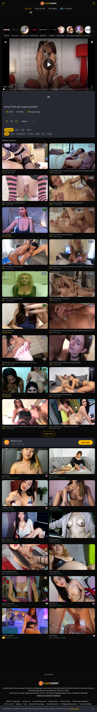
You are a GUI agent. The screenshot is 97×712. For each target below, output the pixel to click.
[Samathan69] (72, 495)
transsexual (21, 134)
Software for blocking (44, 695)
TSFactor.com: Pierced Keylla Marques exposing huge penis (24, 426)
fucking (30, 134)
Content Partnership (36, 704)
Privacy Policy (65, 701)
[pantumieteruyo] (25, 318)
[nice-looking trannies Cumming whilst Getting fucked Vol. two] (72, 318)
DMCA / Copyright (13, 701)
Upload (18, 704)
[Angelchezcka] (72, 527)
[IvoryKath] (25, 463)
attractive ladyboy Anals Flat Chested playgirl (66, 203)
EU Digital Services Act (69, 704)
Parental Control (52, 704)
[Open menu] (3, 3)
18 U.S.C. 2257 (9, 704)
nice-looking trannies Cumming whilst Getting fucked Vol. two (72, 330)
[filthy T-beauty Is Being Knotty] (25, 190)
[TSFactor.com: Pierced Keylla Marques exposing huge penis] (25, 414)
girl (43, 134)
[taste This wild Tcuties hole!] (25, 286)
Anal (16, 130)
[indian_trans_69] (25, 591)
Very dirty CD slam (9, 171)
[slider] (48, 89)
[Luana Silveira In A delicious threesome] (72, 414)
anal (12, 134)
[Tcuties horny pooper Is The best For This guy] (25, 350)
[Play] (48, 64)
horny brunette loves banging (60, 394)
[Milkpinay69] (25, 382)
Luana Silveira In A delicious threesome (63, 426)
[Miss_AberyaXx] (25, 527)
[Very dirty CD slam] (25, 158)
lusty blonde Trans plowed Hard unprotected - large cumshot (71, 266)
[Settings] (92, 42)
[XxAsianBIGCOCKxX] (25, 559)
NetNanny (56, 695)
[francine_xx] (72, 591)
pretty (37, 134)
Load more (48, 433)
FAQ (25, 704)
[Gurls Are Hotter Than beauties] (72, 222)
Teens (29, 130)
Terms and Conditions (80, 701)
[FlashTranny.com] (48, 3)
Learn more (74, 708)
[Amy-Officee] (25, 222)
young (49, 134)
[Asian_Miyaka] (72, 559)
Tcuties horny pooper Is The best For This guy (19, 362)
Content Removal (39, 701)
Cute (22, 130)
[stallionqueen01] (25, 623)
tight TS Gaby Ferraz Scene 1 (12, 266)
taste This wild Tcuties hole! (12, 298)
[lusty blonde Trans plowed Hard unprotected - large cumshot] (72, 254)
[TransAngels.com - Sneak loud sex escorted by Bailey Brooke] (72, 158)
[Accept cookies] (92, 708)
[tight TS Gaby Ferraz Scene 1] (25, 254)
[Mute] (5, 42)
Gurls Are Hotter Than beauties (60, 234)
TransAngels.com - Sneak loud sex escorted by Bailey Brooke (71, 171)
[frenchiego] (72, 623)
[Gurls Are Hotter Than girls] (72, 286)
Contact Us (26, 701)
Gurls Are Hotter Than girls (59, 298)
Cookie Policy (53, 701)
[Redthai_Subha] (25, 495)
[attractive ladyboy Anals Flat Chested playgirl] (72, 190)
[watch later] (5, 146)
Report (25, 121)
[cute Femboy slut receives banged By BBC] (72, 350)
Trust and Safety (85, 704)
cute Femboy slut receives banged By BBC (65, 362)
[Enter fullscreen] (92, 87)
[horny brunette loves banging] (72, 382)
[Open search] (93, 3)
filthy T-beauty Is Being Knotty (13, 203)
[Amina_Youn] (72, 463)
